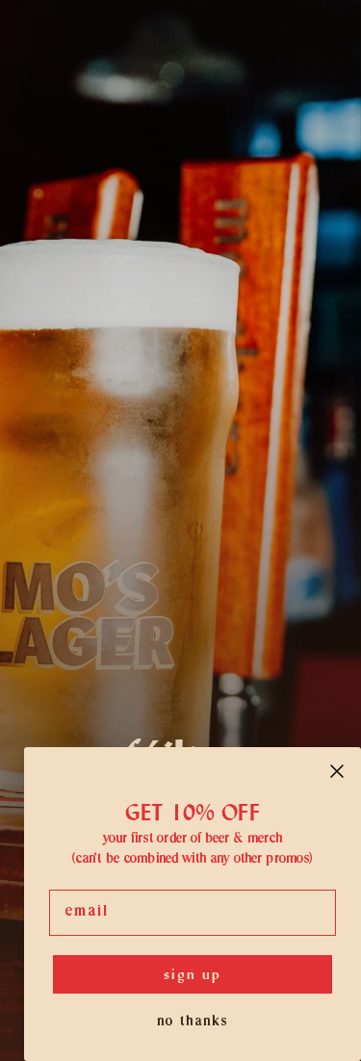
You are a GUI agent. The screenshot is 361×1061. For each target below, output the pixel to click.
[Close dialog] (336, 771)
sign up (192, 974)
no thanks (193, 1022)
